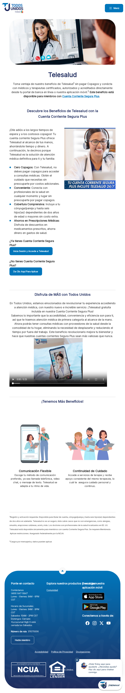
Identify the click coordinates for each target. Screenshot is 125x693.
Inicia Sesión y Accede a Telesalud (31, 251)
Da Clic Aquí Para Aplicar (25, 271)
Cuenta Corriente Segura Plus (80, 96)
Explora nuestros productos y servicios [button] (62, 583)
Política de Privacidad (62, 651)
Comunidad (52, 590)
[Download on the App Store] (93, 596)
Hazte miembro (24, 640)
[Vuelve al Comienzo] (62, 570)
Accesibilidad (41, 651)
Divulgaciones (83, 651)
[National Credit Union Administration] (28, 669)
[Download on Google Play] (95, 606)
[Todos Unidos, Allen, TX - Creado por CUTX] (12, 8)
